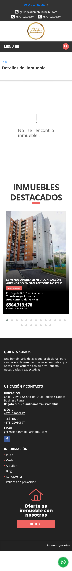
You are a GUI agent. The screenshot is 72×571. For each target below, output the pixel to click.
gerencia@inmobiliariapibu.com (38, 12)
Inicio (5, 61)
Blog (9, 471)
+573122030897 (25, 16)
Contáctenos (14, 476)
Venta (10, 460)
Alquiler (11, 466)
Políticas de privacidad (21, 482)
